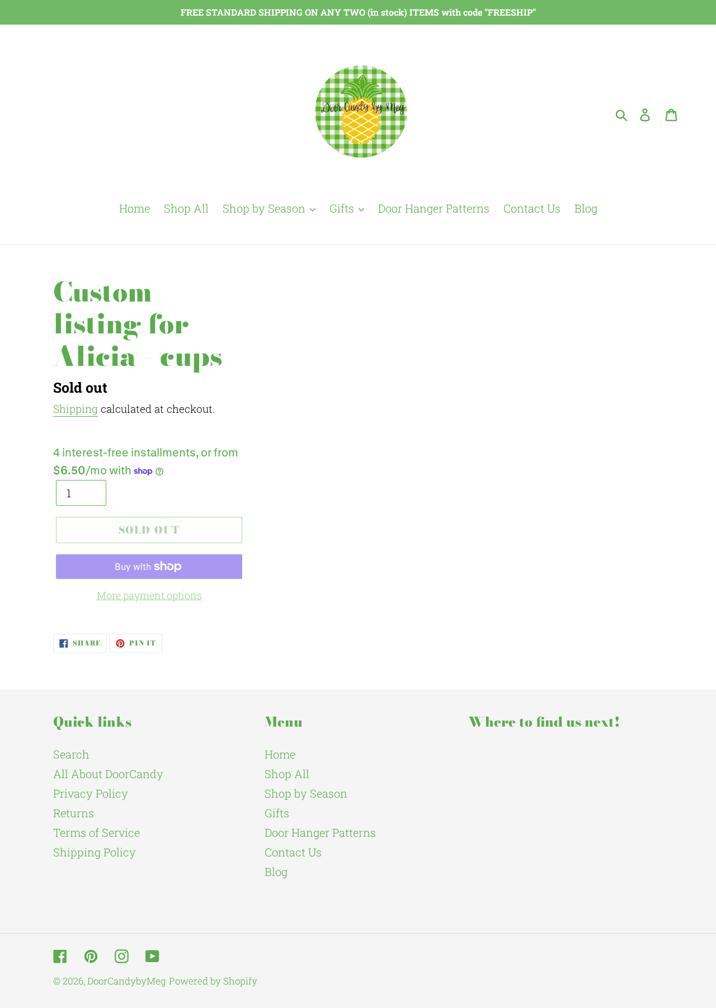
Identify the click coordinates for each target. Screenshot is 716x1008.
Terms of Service (96, 832)
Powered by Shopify (213, 980)
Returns (73, 813)
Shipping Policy (94, 852)
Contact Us (293, 852)
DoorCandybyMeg (126, 980)
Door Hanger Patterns (320, 832)
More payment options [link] (149, 595)
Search (71, 754)
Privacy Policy (90, 793)
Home (280, 754)
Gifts (277, 813)
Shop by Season (306, 793)
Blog (276, 871)
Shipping (75, 409)
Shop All (287, 773)
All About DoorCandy (108, 773)
